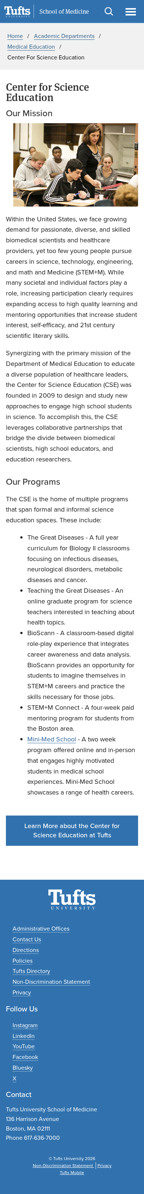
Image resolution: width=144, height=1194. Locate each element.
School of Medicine (64, 12)
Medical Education (31, 46)
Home (15, 36)
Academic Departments (64, 36)
